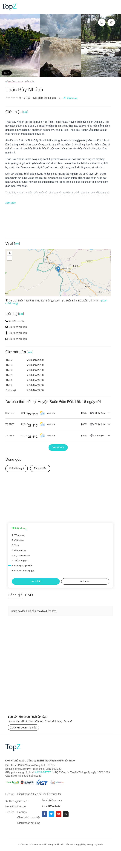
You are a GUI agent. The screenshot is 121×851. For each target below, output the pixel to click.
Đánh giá (15, 595)
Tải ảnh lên (40, 468)
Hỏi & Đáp (36, 581)
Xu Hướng (11, 801)
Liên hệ (21, 806)
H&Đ (29, 595)
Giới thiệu (22, 801)
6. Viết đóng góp (20, 560)
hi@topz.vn (55, 800)
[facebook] (44, 814)
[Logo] (9, 6)
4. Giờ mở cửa (19, 550)
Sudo (100, 844)
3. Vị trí (15, 545)
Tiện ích (9, 812)
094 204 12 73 (17, 321)
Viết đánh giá (16, 468)
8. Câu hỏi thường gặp (23, 570)
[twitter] (51, 814)
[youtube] (58, 814)
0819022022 (53, 805)
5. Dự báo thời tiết (21, 555)
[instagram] (66, 814)
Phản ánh (85, 581)
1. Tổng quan (18, 535)
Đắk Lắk (29, 81)
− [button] (10, 258)
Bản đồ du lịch (14, 81)
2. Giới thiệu (18, 540)
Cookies (22, 812)
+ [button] (10, 253)
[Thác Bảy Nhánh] (20, 45)
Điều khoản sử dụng (28, 823)
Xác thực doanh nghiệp (23, 727)
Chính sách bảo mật (28, 817)
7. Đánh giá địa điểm (22, 565)
